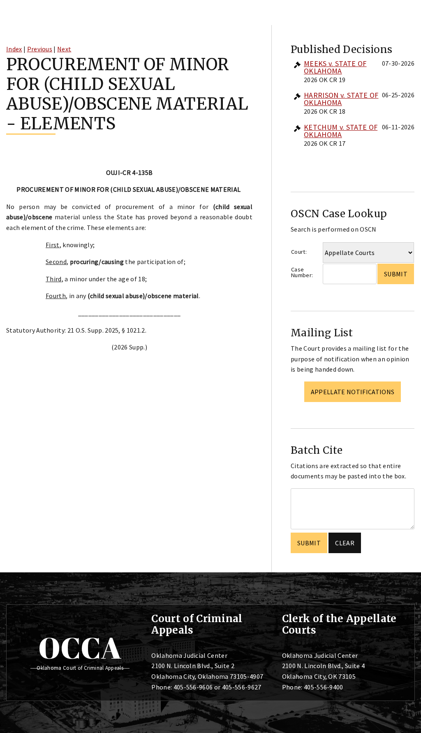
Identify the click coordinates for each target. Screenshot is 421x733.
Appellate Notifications (352, 392)
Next (64, 49)
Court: (299, 252)
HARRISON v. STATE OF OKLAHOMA (341, 98)
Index (14, 49)
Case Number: (302, 272)
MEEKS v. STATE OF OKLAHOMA (335, 67)
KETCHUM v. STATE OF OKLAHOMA (340, 130)
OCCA (80, 647)
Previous (40, 49)
